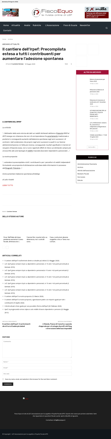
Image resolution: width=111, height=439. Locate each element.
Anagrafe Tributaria (12, 168)
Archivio (10, 39)
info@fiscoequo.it (59, 420)
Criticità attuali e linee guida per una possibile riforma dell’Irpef (26, 306)
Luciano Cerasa (17, 64)
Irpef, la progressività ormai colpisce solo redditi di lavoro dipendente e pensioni (32, 309)
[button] (106, 28)
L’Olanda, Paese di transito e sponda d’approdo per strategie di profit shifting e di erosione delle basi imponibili (55, 326)
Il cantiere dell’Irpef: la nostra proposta (18, 296)
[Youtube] (107, 1)
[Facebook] (102, 1)
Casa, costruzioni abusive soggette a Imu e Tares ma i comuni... (60, 239)
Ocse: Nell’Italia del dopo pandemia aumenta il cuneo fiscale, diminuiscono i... (13, 239)
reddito (30, 151)
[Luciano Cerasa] (4, 64)
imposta (60, 133)
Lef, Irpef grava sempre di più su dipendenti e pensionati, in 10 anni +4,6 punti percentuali (36, 264)
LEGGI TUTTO (7, 185)
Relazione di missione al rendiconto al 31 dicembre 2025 (98, 102)
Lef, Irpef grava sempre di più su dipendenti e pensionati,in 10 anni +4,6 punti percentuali (36, 270)
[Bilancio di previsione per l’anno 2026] (82, 82)
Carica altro (91, 147)
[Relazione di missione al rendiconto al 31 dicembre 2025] (82, 103)
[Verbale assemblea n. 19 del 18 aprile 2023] (82, 138)
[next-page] (7, 247)
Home (4, 39)
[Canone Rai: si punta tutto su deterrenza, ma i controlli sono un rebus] (37, 228)
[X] (105, 1)
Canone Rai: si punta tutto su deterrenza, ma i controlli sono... (37, 239)
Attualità (14, 44)
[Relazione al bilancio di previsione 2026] (82, 92)
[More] (57, 71)
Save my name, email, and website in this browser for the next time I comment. (31, 379)
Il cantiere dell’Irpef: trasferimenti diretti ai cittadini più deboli (26, 261)
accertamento (52, 136)
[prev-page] (3, 247)
